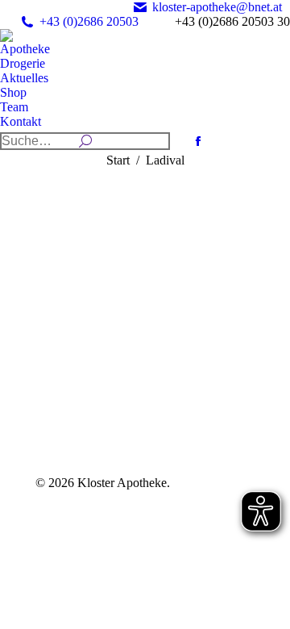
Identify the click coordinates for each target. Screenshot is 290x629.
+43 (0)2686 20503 (89, 21)
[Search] (85, 141)
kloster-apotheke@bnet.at (217, 7)
